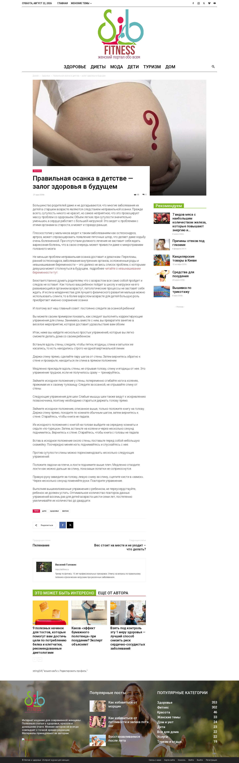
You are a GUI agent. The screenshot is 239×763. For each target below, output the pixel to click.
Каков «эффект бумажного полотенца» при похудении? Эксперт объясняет (87, 636)
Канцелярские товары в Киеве (185, 258)
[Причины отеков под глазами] (162, 244)
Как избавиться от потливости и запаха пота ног (128, 722)
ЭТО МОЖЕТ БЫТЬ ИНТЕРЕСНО (64, 593)
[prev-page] (35, 659)
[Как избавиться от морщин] (98, 706)
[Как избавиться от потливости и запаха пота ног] (98, 721)
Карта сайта (169, 760)
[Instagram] (198, 3)
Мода (116, 66)
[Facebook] (193, 3)
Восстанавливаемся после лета (124, 738)
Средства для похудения (183, 274)
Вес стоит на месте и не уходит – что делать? (120, 547)
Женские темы (80, 3)
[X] (203, 3)
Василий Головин (65, 564)
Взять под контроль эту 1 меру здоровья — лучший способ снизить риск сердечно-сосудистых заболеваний (127, 638)
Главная (62, 3)
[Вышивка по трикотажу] (162, 291)
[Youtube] (214, 3)
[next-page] (40, 659)
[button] (213, 67)
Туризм (152, 66)
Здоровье (75, 66)
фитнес (65, 511)
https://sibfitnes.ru (62, 569)
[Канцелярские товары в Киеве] (162, 260)
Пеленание (41, 545)
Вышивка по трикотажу (182, 290)
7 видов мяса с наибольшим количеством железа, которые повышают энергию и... (189, 222)
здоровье (54, 511)
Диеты (98, 66)
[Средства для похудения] (162, 276)
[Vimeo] (209, 3)
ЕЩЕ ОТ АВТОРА (113, 593)
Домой (36, 76)
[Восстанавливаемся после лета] (98, 740)
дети (44, 511)
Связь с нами (155, 760)
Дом (170, 66)
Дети (133, 66)
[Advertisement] (180, 328)
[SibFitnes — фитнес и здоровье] (119, 34)
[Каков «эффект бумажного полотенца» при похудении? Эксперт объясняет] (89, 613)
